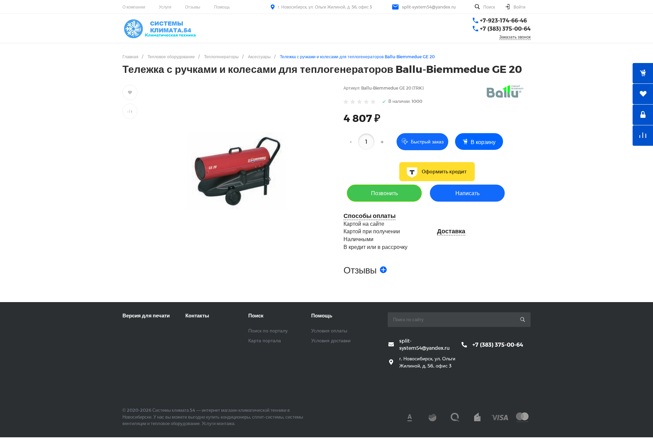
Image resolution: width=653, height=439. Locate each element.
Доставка (451, 231)
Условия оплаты (329, 330)
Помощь (222, 6)
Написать (467, 193)
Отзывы (192, 6)
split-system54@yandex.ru (429, 6)
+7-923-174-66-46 (503, 20)
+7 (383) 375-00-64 (505, 28)
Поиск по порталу (268, 330)
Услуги (165, 6)
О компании (133, 6)
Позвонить (384, 193)
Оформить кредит (444, 172)
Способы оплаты (370, 216)
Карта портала (264, 340)
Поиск (256, 315)
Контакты (197, 315)
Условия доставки (331, 340)
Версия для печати (146, 315)
